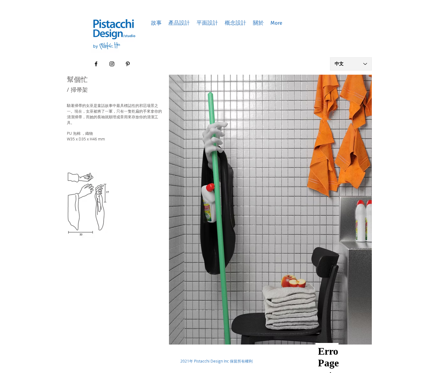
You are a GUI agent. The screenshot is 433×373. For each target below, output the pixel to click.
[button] (156, 22)
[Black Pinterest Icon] (128, 64)
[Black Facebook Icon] (96, 64)
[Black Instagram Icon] (112, 64)
